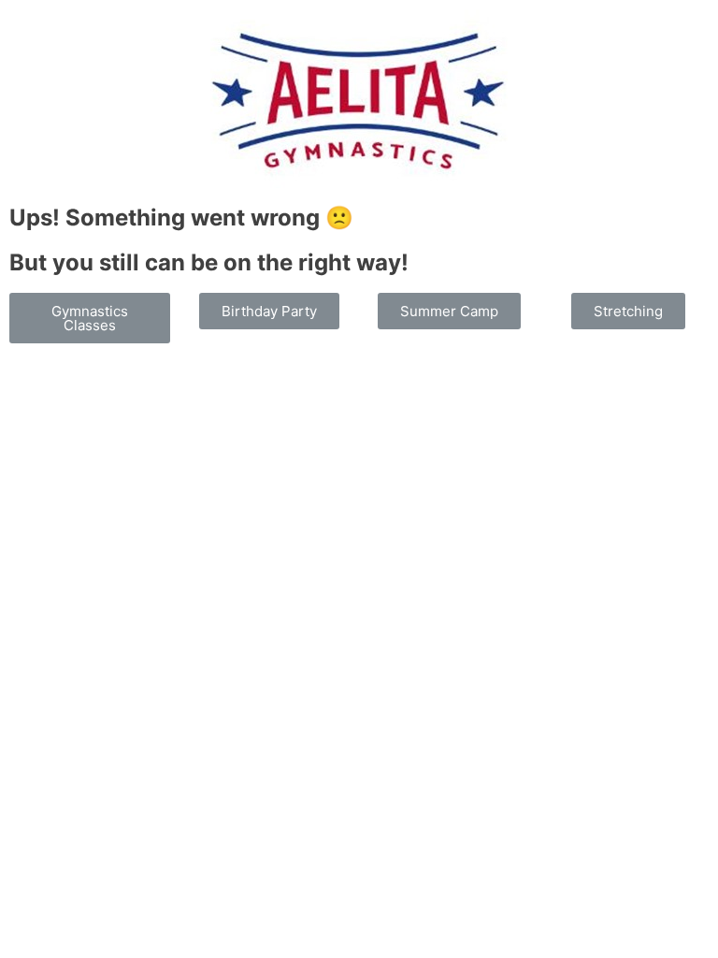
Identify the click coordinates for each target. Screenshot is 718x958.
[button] (89, 318)
